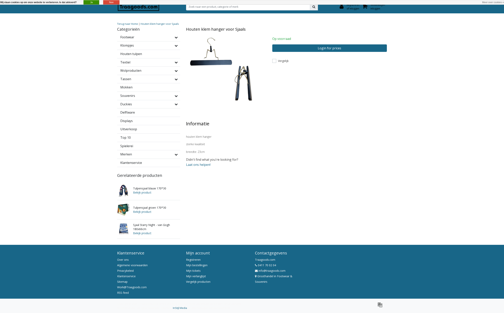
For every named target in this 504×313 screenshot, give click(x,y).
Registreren (193, 260)
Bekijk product (142, 192)
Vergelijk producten (198, 282)
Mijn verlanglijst (196, 276)
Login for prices (329, 48)
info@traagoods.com (271, 271)
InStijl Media (180, 308)
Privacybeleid (125, 271)
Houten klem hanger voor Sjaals (160, 24)
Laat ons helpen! (198, 164)
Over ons (123, 260)
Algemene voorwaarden (132, 265)
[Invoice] (381, 306)
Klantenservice (126, 276)
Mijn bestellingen (197, 265)
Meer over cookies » (493, 2)
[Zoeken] (313, 6)
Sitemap (122, 282)
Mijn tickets (193, 271)
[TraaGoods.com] (138, 7)
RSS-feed (123, 293)
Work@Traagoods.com (132, 287)
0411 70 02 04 (266, 265)
